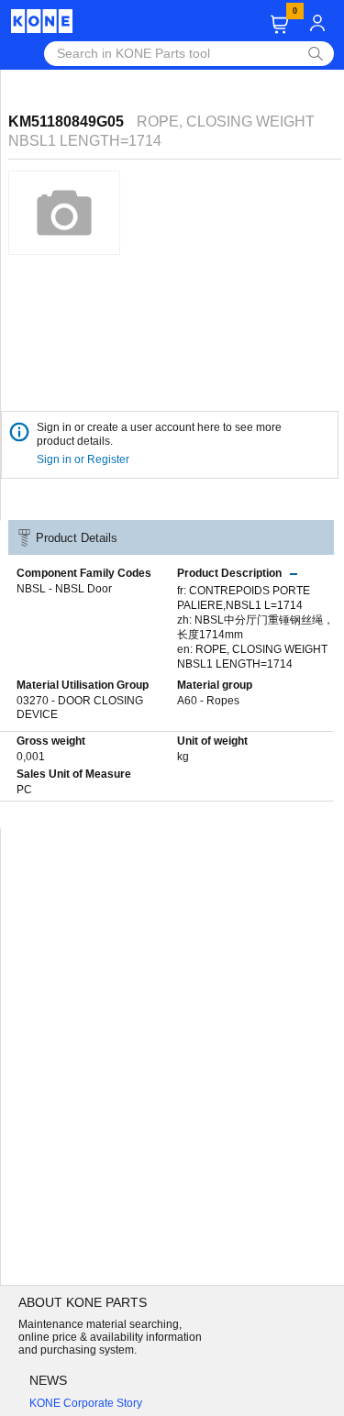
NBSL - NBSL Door (64, 588)
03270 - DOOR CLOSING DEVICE (80, 708)
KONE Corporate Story (85, 1403)
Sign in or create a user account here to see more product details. (159, 434)
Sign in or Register (84, 459)
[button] (279, 24)
